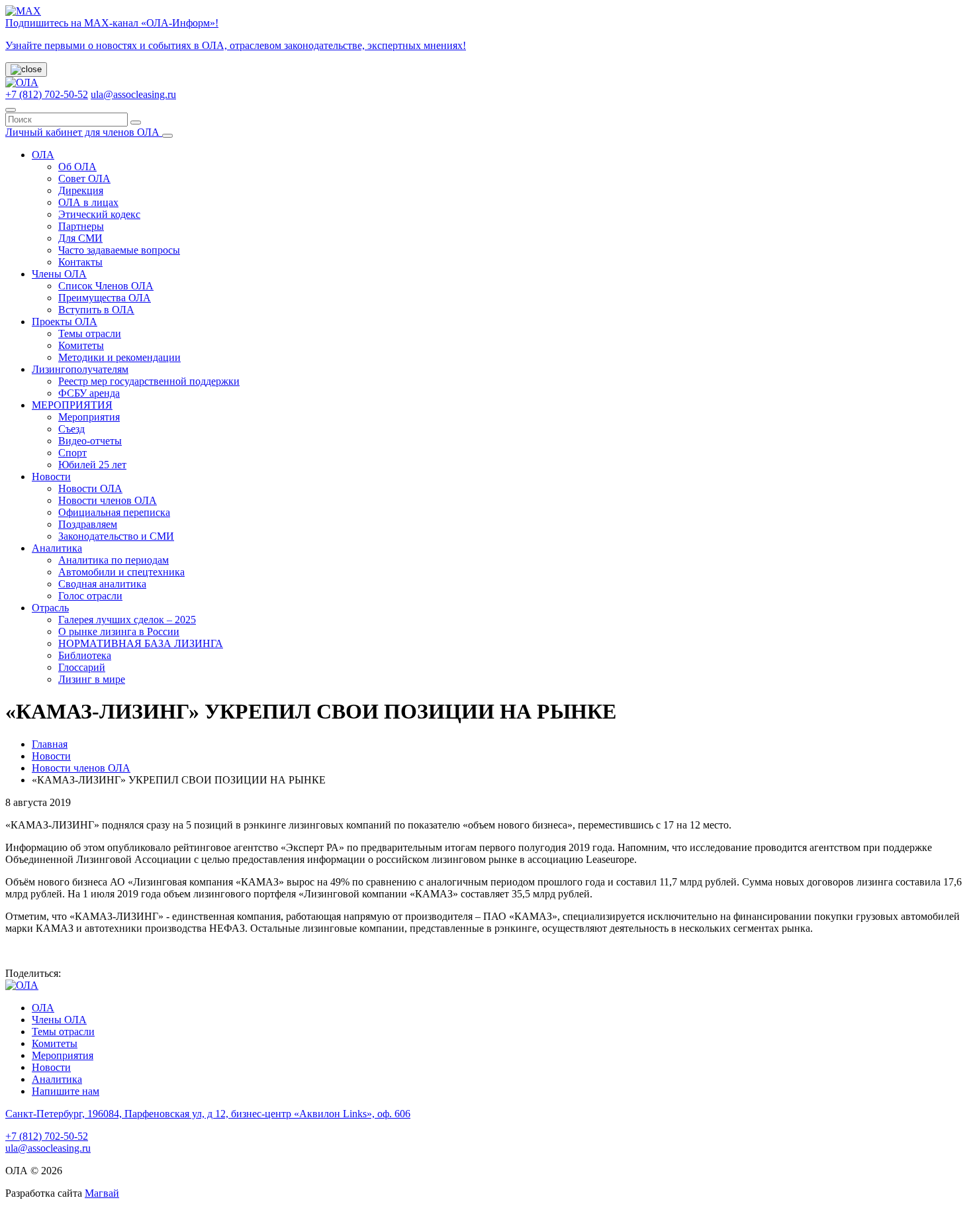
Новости (51, 476)
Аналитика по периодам (113, 560)
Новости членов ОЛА (107, 500)
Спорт (72, 452)
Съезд (71, 428)
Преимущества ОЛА (104, 297)
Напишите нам (65, 1091)
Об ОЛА (77, 166)
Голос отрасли (90, 595)
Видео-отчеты (90, 440)
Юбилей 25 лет (92, 464)
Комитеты (81, 345)
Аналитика (57, 548)
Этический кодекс (99, 214)
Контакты (80, 262)
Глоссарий (81, 667)
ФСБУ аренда (89, 393)
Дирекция (80, 190)
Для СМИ (80, 238)
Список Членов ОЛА (106, 285)
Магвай (102, 1193)
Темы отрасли (89, 333)
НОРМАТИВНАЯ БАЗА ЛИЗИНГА (140, 643)
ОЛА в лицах (88, 202)
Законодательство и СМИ (116, 536)
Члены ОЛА (59, 273)
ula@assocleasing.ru (133, 94)
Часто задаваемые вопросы (119, 250)
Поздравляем (87, 524)
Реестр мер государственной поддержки (149, 381)
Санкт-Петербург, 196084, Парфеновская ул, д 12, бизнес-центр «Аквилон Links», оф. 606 (207, 1113)
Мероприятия (89, 417)
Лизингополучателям (80, 369)
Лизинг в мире (91, 679)
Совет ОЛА (84, 178)
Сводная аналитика (102, 583)
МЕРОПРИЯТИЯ (72, 405)
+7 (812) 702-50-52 (46, 94)
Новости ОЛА (90, 488)
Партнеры (81, 226)
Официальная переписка (114, 512)
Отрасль (50, 607)
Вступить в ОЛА (96, 309)
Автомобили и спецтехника (121, 572)
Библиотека (84, 655)
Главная (50, 744)
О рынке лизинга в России (118, 631)
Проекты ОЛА (64, 321)
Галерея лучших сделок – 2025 (127, 619)
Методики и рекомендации (119, 357)
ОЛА (43, 154)
